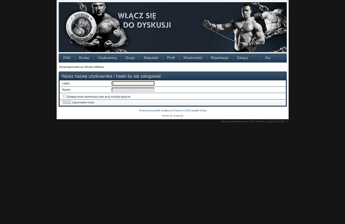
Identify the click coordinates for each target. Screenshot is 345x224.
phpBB (156, 110)
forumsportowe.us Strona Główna (81, 67)
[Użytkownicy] (107, 58)
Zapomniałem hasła (83, 102)
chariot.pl (178, 115)
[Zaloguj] (242, 58)
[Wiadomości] (193, 58)
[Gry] (268, 58)
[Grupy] (130, 58)
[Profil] (171, 58)
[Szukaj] (84, 58)
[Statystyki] (151, 58)
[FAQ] (66, 58)
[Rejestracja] (219, 58)
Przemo (178, 110)
